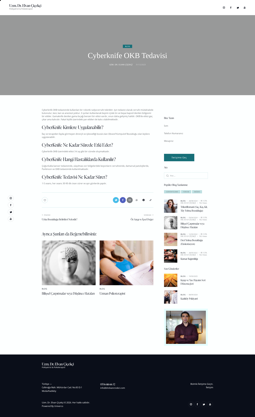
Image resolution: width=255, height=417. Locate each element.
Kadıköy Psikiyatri (189, 298)
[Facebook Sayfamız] (231, 7)
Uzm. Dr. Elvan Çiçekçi (194, 202)
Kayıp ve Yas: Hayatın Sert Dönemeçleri (193, 282)
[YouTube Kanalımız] (244, 7)
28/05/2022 (193, 253)
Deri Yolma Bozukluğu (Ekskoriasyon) (192, 242)
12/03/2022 (193, 234)
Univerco (58, 406)
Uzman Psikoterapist (112, 293)
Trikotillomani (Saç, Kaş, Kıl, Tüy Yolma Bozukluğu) (194, 208)
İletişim (209, 387)
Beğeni (197, 192)
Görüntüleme (172, 192)
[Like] (45, 200)
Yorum (186, 192)
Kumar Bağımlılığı (189, 259)
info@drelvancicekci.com (112, 387)
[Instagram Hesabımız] (224, 7)
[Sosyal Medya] (130, 200)
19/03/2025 (193, 276)
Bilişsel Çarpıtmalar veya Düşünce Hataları (68, 293)
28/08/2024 (193, 201)
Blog (127, 46)
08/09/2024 (193, 294)
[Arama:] (186, 175)
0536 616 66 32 (107, 384)
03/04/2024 (193, 217)
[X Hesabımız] (238, 7)
